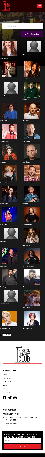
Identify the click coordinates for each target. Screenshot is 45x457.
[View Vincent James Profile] (9, 69)
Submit (22, 446)
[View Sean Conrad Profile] (32, 297)
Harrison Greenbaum (28, 183)
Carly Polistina (4, 58)
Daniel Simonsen (5, 141)
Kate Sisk (3, 162)
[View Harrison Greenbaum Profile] (32, 173)
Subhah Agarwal (27, 79)
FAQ (4, 388)
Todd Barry (25, 120)
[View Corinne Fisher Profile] (9, 173)
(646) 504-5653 (11, 423)
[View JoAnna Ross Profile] (9, 214)
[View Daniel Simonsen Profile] (9, 131)
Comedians (7, 381)
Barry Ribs (25, 203)
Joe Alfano (3, 241)
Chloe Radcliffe (27, 224)
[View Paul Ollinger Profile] (32, 152)
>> (9, 335)
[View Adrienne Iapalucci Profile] (32, 318)
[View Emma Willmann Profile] (9, 318)
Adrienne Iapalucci (27, 328)
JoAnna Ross (4, 224)
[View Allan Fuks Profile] (32, 276)
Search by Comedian (8, 22)
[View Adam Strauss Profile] (9, 110)
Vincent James (4, 79)
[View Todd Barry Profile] (32, 110)
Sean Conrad (26, 307)
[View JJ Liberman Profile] (9, 256)
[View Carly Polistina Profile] (9, 48)
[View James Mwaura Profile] (11, 296)
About (5, 385)
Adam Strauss (4, 120)
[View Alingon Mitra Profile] (9, 193)
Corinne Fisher (4, 183)
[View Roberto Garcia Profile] (33, 46)
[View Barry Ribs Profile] (32, 193)
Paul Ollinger (26, 162)
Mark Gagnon (26, 245)
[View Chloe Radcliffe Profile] (32, 214)
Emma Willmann (5, 328)
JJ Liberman (3, 266)
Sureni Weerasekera (28, 266)
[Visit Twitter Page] (10, 398)
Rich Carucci (26, 99)
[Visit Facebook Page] (4, 398)
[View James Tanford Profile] (11, 88)
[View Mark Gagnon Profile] (32, 235)
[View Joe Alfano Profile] (11, 233)
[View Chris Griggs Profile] (32, 131)
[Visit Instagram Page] (15, 398)
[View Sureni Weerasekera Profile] (32, 256)
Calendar (7, 378)
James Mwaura (4, 303)
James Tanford (4, 96)
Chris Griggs (26, 141)
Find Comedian (33, 34)
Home (5, 374)
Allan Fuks (25, 287)
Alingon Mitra (4, 203)
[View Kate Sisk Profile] (9, 152)
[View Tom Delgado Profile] (9, 276)
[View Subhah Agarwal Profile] (32, 69)
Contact (6, 392)
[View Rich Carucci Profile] (32, 89)
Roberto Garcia (26, 54)
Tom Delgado (4, 287)
